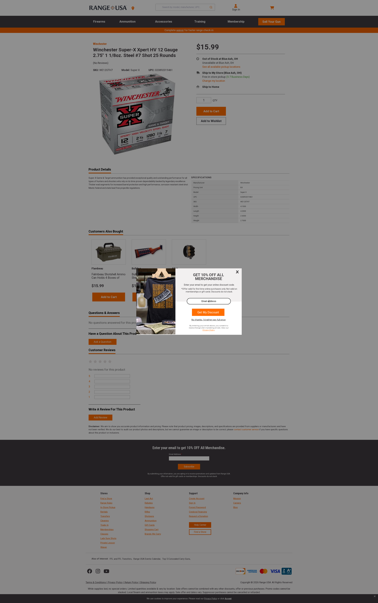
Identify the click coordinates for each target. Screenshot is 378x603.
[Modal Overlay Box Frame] (189, 301)
